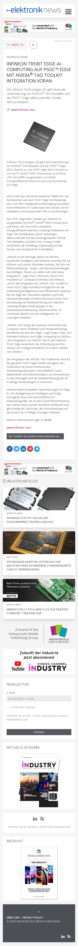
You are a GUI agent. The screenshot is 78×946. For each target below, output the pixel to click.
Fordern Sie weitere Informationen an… (36, 436)
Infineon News (17, 57)
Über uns (13, 917)
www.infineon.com (23, 109)
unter (47, 420)
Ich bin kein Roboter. (23, 707)
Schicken (39, 732)
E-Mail (11, 692)
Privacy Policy (33, 917)
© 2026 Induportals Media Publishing (33, 921)
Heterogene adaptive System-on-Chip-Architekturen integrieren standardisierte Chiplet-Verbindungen (39, 565)
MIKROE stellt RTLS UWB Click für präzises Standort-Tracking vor (37, 611)
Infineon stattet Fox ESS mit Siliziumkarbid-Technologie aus (30, 520)
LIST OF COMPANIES (19, 925)
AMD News (12, 557)
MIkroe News (14, 604)
